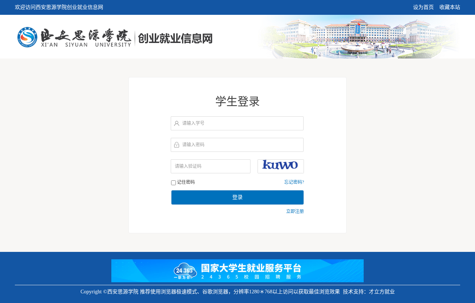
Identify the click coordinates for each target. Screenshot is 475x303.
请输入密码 (193, 144)
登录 (237, 197)
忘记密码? (294, 182)
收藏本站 (449, 7)
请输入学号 (193, 123)
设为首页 (423, 7)
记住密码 (186, 182)
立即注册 (295, 211)
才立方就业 (382, 291)
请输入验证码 (188, 166)
